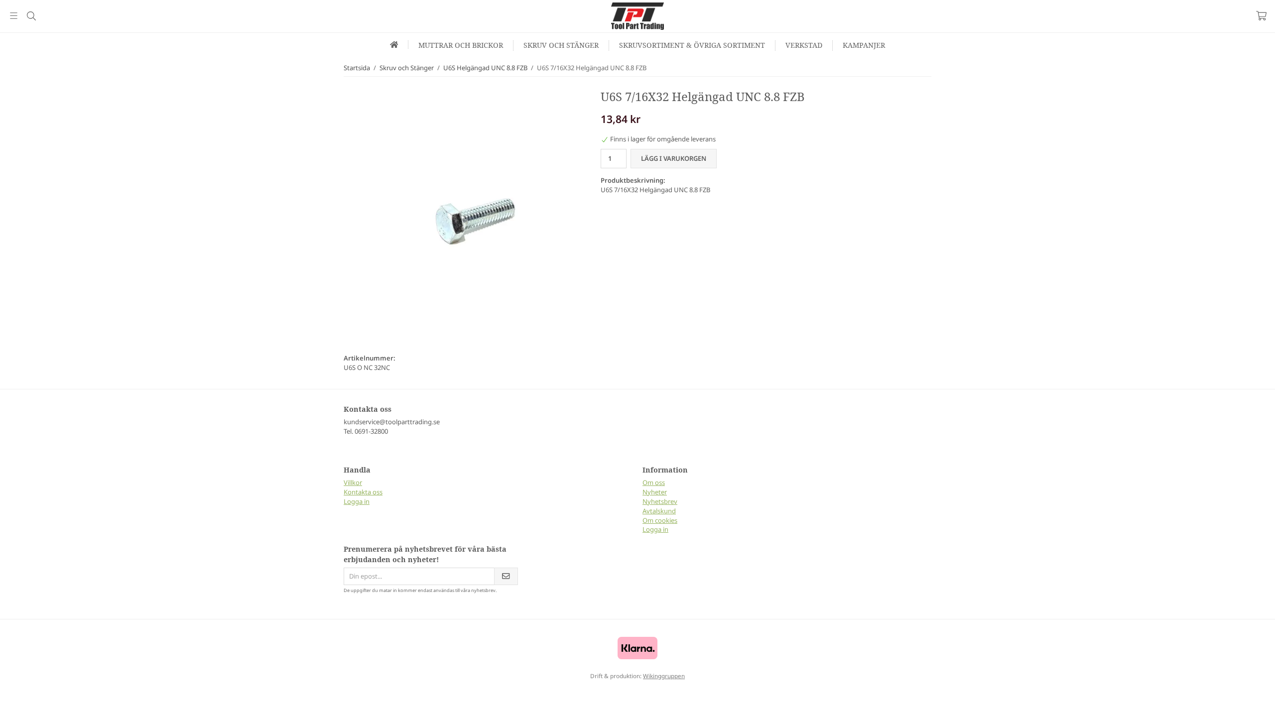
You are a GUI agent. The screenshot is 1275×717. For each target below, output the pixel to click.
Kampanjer (864, 45)
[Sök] (31, 15)
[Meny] (13, 15)
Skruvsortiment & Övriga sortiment (692, 45)
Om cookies (659, 520)
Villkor (353, 482)
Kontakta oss (363, 491)
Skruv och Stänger (561, 45)
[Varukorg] (1261, 15)
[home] (394, 44)
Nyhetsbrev (659, 501)
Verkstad (803, 45)
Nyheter (654, 491)
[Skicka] (506, 576)
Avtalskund (659, 510)
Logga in (357, 501)
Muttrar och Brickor (460, 45)
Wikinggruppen (664, 676)
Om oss (653, 482)
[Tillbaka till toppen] (8, 703)
